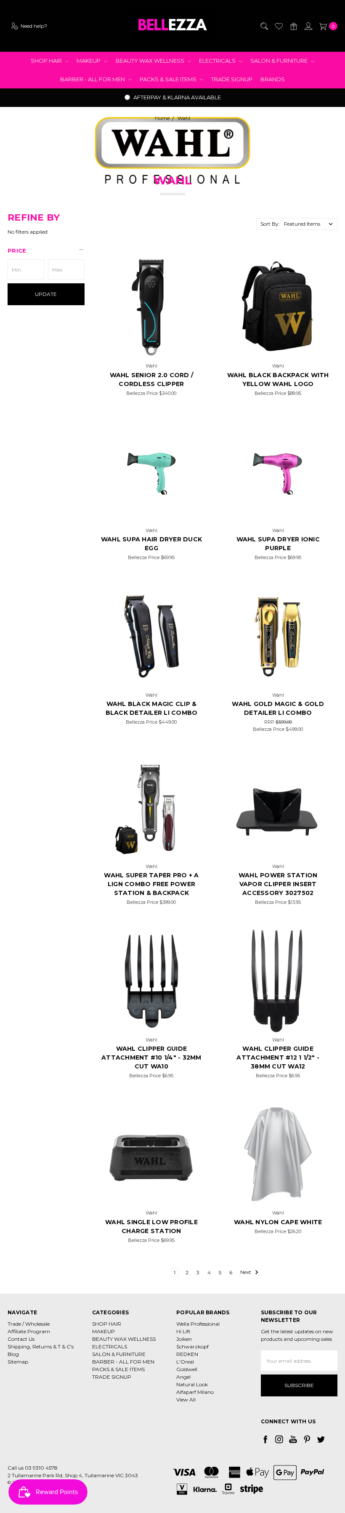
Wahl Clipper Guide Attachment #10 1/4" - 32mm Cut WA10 (151, 1057)
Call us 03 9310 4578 (33, 1468)
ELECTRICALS (218, 60)
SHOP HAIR (47, 60)
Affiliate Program (29, 1331)
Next (246, 1272)
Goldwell (186, 1369)
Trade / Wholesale (29, 1324)
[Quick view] (190, 267)
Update (46, 294)
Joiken (184, 1339)
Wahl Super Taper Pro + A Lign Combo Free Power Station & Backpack (151, 884)
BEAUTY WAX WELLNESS (151, 60)
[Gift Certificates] (293, 26)
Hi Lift (183, 1331)
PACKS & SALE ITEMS (169, 79)
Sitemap (18, 1362)
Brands (272, 79)
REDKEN (187, 1354)
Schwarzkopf (192, 1346)
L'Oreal (185, 1362)
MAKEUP (89, 60)
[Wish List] (278, 26)
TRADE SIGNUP (231, 79)
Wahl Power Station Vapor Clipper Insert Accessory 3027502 (278, 884)
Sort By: (270, 224)
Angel (183, 1377)
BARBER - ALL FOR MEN (93, 79)
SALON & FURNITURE (279, 60)
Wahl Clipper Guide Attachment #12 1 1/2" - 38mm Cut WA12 (277, 1057)
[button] (46, 250)
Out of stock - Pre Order (278, 513)
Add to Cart (151, 348)
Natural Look (192, 1384)
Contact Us (21, 1339)
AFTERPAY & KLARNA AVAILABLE (176, 97)
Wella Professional (198, 1324)
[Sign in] (308, 26)
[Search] (264, 26)
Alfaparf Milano (195, 1392)
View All (186, 1399)
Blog (13, 1354)
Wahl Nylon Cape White (278, 1222)
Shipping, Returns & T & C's (41, 1346)
